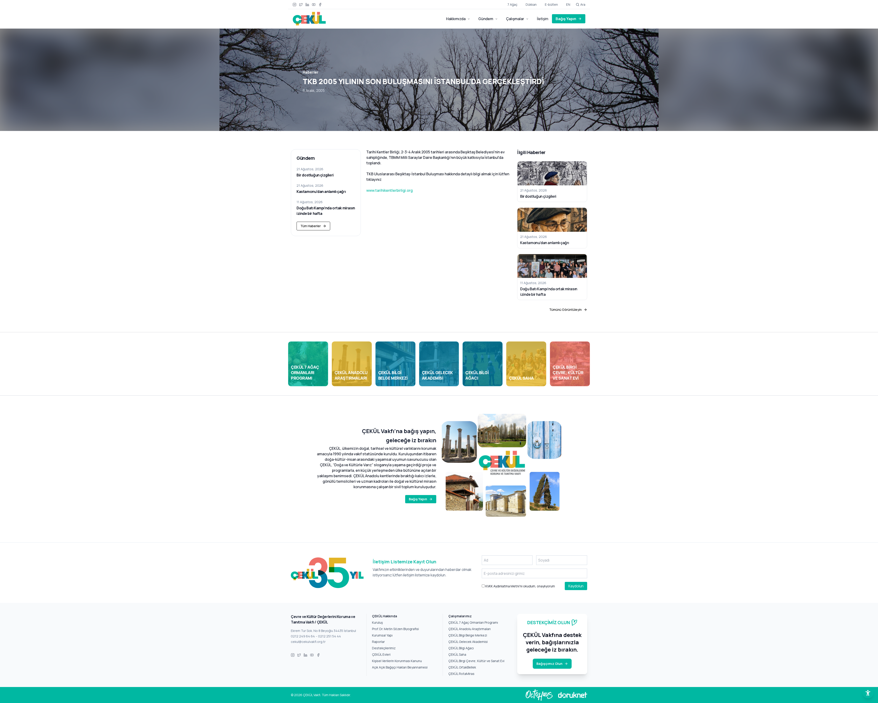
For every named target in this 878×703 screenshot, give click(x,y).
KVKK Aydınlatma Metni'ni (503, 586)
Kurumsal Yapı (382, 635)
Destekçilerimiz (384, 648)
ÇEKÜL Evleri (381, 654)
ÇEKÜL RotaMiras (461, 673)
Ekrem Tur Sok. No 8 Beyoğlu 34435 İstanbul (323, 630)
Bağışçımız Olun (549, 663)
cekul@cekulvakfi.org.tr (308, 641)
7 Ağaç (512, 4)
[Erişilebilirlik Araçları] (867, 692)
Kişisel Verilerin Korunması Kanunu (397, 661)
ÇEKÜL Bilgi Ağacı (461, 648)
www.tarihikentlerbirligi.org (389, 190)
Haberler (311, 72)
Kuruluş (377, 622)
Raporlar (378, 641)
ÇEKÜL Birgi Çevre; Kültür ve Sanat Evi (476, 661)
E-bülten (551, 4)
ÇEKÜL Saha (457, 654)
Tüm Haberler (310, 226)
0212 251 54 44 (329, 636)
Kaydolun (576, 585)
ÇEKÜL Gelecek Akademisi (468, 641)
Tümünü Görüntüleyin (565, 309)
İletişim (542, 18)
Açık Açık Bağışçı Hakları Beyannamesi (400, 667)
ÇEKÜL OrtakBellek (462, 667)
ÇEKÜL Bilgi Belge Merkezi (467, 635)
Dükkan (531, 4)
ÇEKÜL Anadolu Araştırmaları (469, 629)
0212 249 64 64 (303, 636)
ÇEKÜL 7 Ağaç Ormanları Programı (473, 622)
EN (568, 4)
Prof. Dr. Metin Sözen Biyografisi (395, 629)
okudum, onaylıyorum (520, 586)
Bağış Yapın (566, 18)
